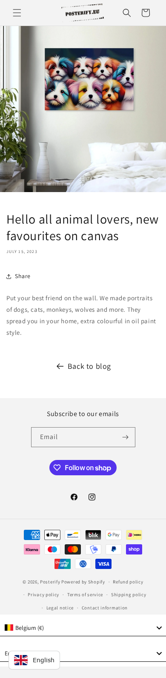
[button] (17, 12)
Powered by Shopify (83, 582)
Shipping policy (128, 595)
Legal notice (60, 608)
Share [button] (23, 276)
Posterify (50, 582)
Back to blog (89, 366)
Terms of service (85, 595)
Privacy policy (43, 595)
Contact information (105, 608)
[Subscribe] (125, 437)
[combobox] (83, 627)
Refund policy (128, 582)
